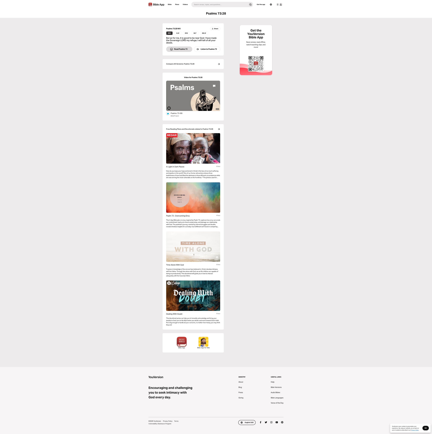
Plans (177, 4)
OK (426, 428)
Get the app (261, 4)
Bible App (181, 348)
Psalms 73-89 (179, 113)
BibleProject (175, 116)
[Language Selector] (271, 4)
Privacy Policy (167, 421)
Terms (176, 421)
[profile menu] (279, 4)
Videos (185, 4)
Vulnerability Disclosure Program (159, 424)
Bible (170, 4)
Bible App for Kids (203, 348)
